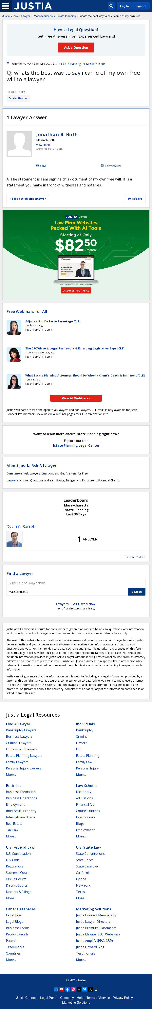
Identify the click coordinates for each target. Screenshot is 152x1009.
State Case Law (87, 866)
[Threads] (79, 989)
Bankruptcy (84, 730)
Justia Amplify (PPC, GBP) (94, 940)
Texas (80, 892)
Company (67, 997)
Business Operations (21, 798)
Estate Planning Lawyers (24, 755)
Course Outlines (88, 811)
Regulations (15, 866)
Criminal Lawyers (18, 743)
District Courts (17, 885)
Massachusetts (43, 15)
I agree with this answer (28, 199)
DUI (79, 749)
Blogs (80, 823)
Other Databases (21, 909)
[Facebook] (67, 989)
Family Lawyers (17, 762)
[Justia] (33, 6)
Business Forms (17, 928)
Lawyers (12, 480)
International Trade (20, 817)
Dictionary (83, 792)
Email (43, 165)
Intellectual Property (21, 811)
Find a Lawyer (20, 573)
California (83, 872)
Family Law (84, 762)
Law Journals (85, 817)
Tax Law (12, 830)
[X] (90, 989)
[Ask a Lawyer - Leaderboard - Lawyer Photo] (14, 539)
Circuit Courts (16, 879)
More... (11, 774)
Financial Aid (85, 804)
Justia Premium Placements (96, 928)
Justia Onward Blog (90, 947)
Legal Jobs (13, 915)
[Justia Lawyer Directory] (96, 989)
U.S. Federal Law (20, 847)
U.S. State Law (88, 847)
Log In (124, 6)
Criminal (82, 736)
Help (80, 997)
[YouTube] (61, 989)
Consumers (15, 473)
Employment (15, 804)
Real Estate (14, 823)
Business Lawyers (19, 736)
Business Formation (21, 792)
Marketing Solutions (93, 909)
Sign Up (141, 6)
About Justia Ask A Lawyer (32, 465)
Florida (81, 879)
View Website (113, 165)
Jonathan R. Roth (57, 134)
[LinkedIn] (56, 989)
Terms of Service (98, 997)
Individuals (85, 724)
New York (83, 885)
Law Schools (86, 785)
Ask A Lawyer (21, 15)
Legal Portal (48, 997)
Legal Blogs (14, 921)
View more (135, 557)
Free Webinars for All (27, 311)
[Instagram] (73, 989)
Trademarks (15, 947)
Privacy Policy (123, 997)
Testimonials (85, 953)
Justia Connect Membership (96, 915)
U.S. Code (13, 860)
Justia (6, 15)
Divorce (81, 743)
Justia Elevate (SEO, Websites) (98, 934)
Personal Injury (87, 768)
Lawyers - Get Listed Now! (76, 604)
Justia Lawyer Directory (93, 921)
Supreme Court (17, 872)
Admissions (84, 798)
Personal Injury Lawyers (24, 768)
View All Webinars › (76, 398)
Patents (11, 940)
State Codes (85, 860)
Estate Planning (66, 15)
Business (13, 785)
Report (136, 199)
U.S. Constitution (18, 853)
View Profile (43, 144)
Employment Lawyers (22, 749)
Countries (13, 953)
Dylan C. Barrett (21, 526)
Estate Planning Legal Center (76, 445)
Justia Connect (26, 997)
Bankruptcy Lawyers (21, 730)
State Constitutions (90, 853)
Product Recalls (17, 934)
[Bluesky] (84, 989)
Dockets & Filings (18, 892)
